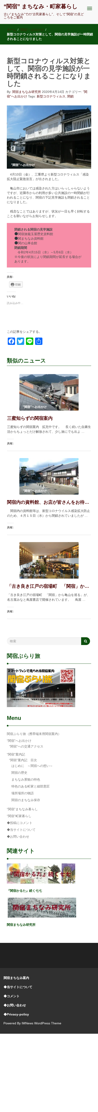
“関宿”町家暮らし (19, 816)
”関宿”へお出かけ (32, 29)
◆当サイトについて (21, 829)
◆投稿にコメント (19, 823)
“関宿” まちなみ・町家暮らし (41, 6)
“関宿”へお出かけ (19, 740)
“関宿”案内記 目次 (23, 760)
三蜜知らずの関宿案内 (30, 418)
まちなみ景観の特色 (25, 779)
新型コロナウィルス (51, 96)
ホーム (11, 29)
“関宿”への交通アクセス (26, 746)
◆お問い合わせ (18, 836)
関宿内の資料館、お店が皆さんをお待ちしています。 (49, 502)
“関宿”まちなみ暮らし (22, 809)
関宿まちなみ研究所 (26, 92)
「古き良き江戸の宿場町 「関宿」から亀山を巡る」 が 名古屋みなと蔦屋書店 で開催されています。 (49, 586)
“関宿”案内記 (16, 754)
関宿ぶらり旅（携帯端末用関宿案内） (34, 734)
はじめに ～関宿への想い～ (32, 766)
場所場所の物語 (22, 793)
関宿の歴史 (19, 772)
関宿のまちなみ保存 (25, 800)
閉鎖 (70, 96)
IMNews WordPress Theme (41, 1023)
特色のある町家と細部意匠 (30, 786)
